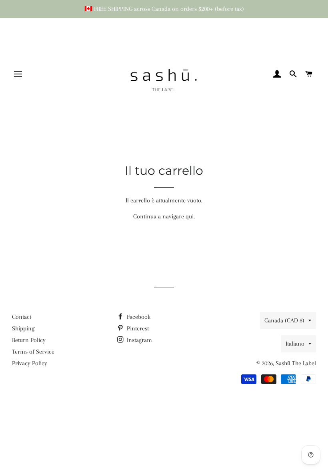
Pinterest (137, 328)
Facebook (137, 316)
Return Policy (29, 340)
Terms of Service (33, 351)
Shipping (23, 328)
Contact (21, 316)
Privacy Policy (29, 363)
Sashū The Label (296, 363)
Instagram (138, 340)
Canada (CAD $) (284, 320)
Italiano (295, 343)
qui (190, 216)
